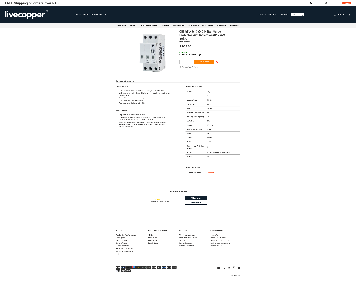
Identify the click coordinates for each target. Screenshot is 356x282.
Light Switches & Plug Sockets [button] (148, 25)
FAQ (117, 254)
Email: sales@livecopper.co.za (220, 243)
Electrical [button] (132, 25)
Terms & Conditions (122, 246)
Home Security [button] (221, 25)
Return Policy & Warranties (124, 248)
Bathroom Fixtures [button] (178, 25)
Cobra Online (152, 238)
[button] (344, 15)
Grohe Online (152, 240)
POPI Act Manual (216, 246)
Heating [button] (210, 25)
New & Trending (122, 25)
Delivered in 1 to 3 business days (190, 55)
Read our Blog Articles (186, 246)
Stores (261, 14)
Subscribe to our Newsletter (188, 238)
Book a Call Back (121, 240)
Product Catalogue (185, 243)
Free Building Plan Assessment (126, 235)
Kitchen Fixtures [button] (193, 25)
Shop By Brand (234, 25)
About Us (182, 240)
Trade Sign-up (272, 14)
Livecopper (237, 275)
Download (210, 173)
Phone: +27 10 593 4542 (218, 238)
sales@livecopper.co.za (334, 3)
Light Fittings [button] (165, 25)
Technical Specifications (190, 67)
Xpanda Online (153, 243)
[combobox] (297, 14)
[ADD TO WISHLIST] (217, 62)
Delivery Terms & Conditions (125, 251)
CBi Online (151, 235)
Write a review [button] (196, 198)
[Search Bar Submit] (302, 14)
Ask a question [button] (196, 203)
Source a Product (121, 243)
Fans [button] (203, 25)
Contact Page (214, 235)
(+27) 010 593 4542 (317, 3)
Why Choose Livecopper (187, 235)
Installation (284, 14)
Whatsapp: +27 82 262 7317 (219, 240)
